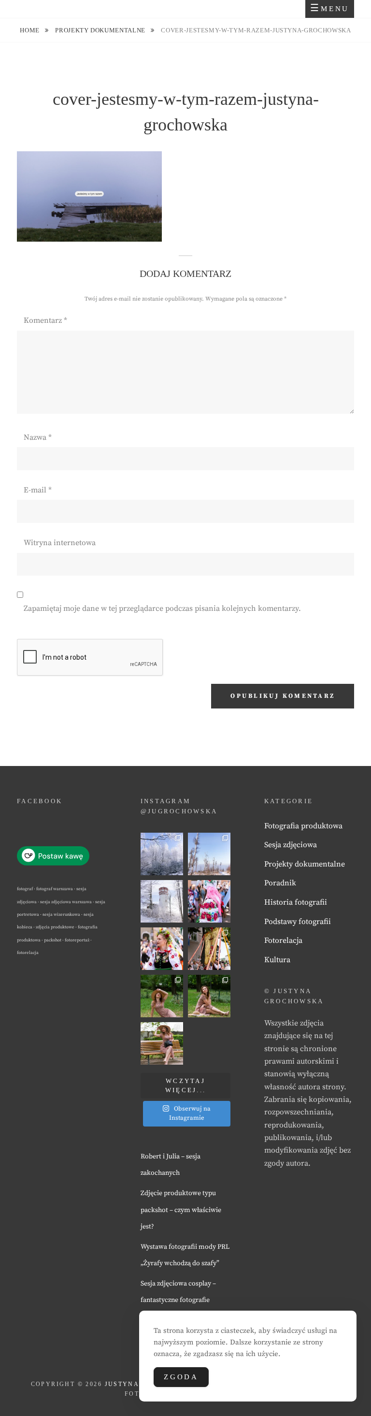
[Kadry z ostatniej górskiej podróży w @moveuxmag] (162, 901)
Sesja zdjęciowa (290, 845)
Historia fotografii (295, 902)
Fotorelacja (283, 940)
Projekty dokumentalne (101, 30)
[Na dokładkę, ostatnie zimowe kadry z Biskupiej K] (162, 854)
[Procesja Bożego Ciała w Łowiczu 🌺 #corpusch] (209, 901)
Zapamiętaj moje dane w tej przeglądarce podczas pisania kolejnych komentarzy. (162, 608)
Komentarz (45, 320)
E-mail (38, 490)
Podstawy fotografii (297, 921)
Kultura (277, 960)
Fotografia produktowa (303, 826)
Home (30, 30)
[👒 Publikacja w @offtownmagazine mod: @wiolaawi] (162, 996)
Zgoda (181, 1377)
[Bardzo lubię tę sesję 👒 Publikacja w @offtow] (162, 1043)
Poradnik (280, 883)
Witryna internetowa (60, 543)
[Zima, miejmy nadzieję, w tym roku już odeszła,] (209, 854)
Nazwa (38, 437)
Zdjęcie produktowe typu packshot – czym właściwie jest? (181, 1210)
